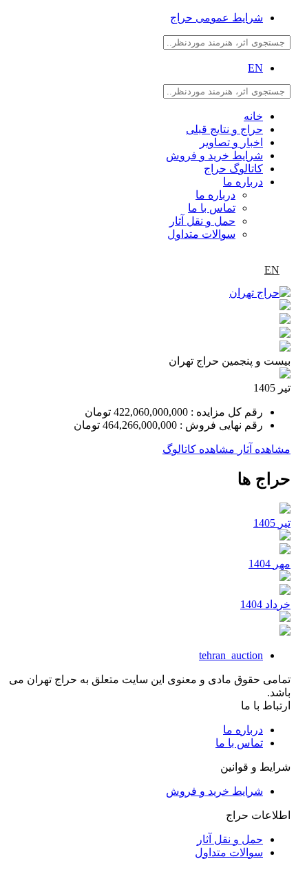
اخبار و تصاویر (231, 142)
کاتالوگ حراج (233, 168)
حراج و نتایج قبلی (224, 129)
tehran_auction (231, 655)
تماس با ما (211, 208)
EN (255, 68)
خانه (253, 116)
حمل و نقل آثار (202, 221)
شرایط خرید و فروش (214, 155)
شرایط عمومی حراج (216, 17)
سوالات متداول (201, 234)
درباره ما (243, 182)
